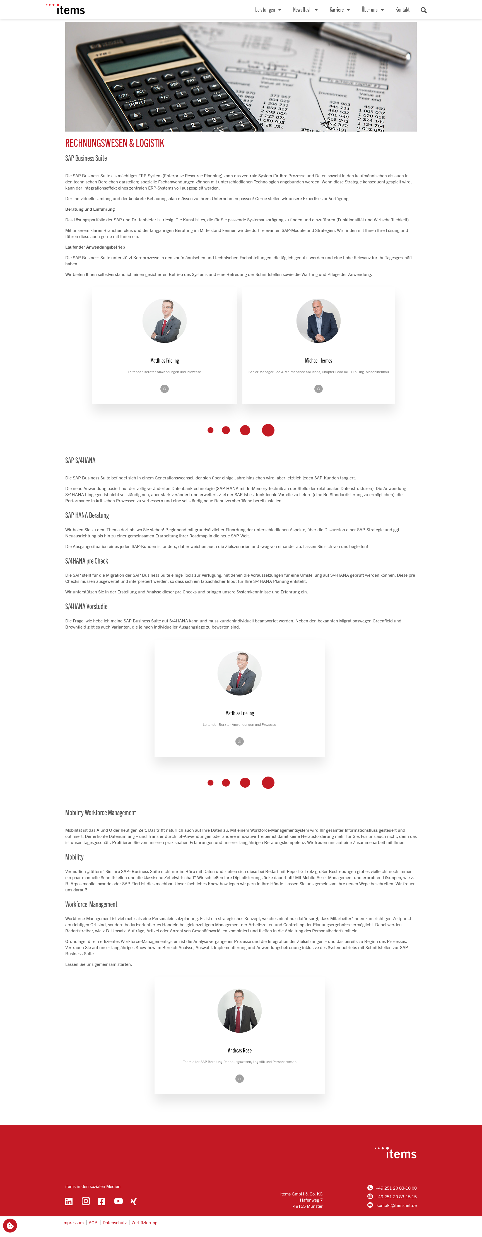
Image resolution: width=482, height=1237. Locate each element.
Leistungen (265, 9)
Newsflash (302, 9)
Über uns (370, 9)
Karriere (337, 9)
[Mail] (164, 389)
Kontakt (402, 9)
